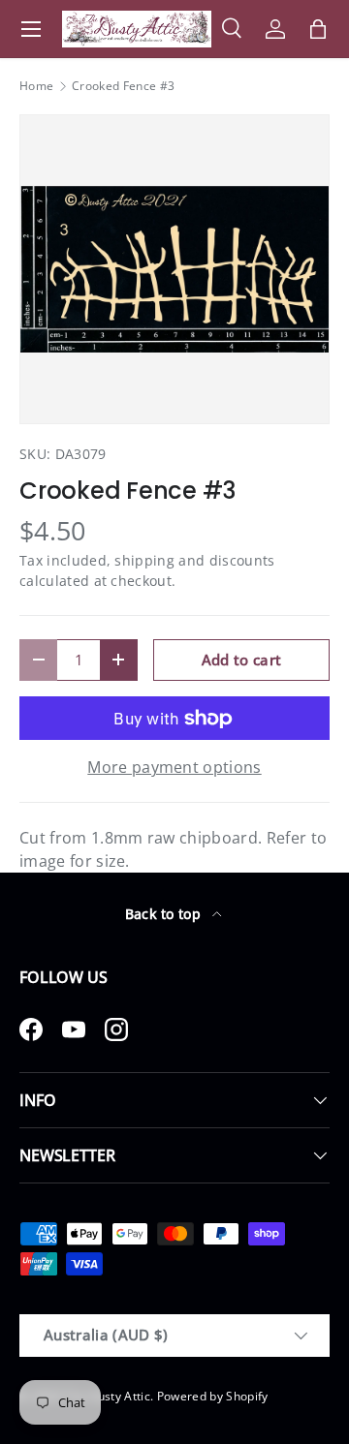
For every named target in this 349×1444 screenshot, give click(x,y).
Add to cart (242, 659)
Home (36, 86)
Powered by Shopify (213, 1396)
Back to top (165, 914)
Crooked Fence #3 (123, 86)
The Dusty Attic (107, 1396)
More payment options (174, 767)
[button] (318, 29)
